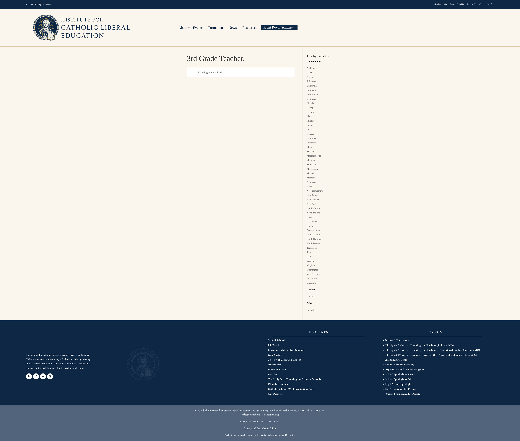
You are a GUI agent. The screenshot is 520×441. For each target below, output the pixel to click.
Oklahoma (312, 221)
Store (452, 4)
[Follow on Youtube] (43, 376)
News (233, 28)
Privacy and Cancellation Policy (260, 428)
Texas (309, 252)
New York (312, 204)
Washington (312, 269)
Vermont (311, 261)
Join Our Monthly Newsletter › (39, 4)
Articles (272, 374)
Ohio (309, 217)
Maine (310, 147)
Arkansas (311, 81)
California (312, 85)
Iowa (309, 129)
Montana (311, 177)
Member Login (440, 4)
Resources (249, 28)
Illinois (310, 120)
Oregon (310, 226)
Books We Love (277, 369)
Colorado (311, 90)
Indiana (310, 125)
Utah (309, 256)
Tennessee (312, 247)
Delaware (311, 98)
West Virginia (313, 274)
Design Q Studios (286, 435)
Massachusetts (314, 155)
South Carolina (314, 239)
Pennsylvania (313, 230)
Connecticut (312, 94)
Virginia (311, 265)
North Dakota (313, 212)
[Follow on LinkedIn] (29, 376)
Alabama (311, 68)
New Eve (251, 435)
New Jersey (312, 195)
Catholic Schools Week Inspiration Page (291, 389)
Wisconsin (312, 278)
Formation (215, 28)
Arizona (311, 77)
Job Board (273, 345)
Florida (310, 103)
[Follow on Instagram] (50, 376)
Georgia (311, 107)
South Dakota (313, 243)
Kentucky (311, 138)
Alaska (310, 72)
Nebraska (311, 182)
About (182, 28)
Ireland (310, 310)
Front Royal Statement (279, 27)
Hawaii (310, 112)
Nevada (310, 186)
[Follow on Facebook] (36, 376)
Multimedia (274, 364)
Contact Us (484, 4)
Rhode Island (313, 234)
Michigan (311, 160)
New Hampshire (315, 190)
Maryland (311, 151)
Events (198, 28)
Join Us (460, 4)
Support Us (471, 4)
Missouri (311, 173)
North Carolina (314, 208)
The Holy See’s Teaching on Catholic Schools (294, 379)
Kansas (310, 133)
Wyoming (311, 282)
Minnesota (312, 164)
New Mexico (313, 199)
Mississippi (312, 169)
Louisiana (311, 142)
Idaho (309, 116)
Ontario (310, 296)
